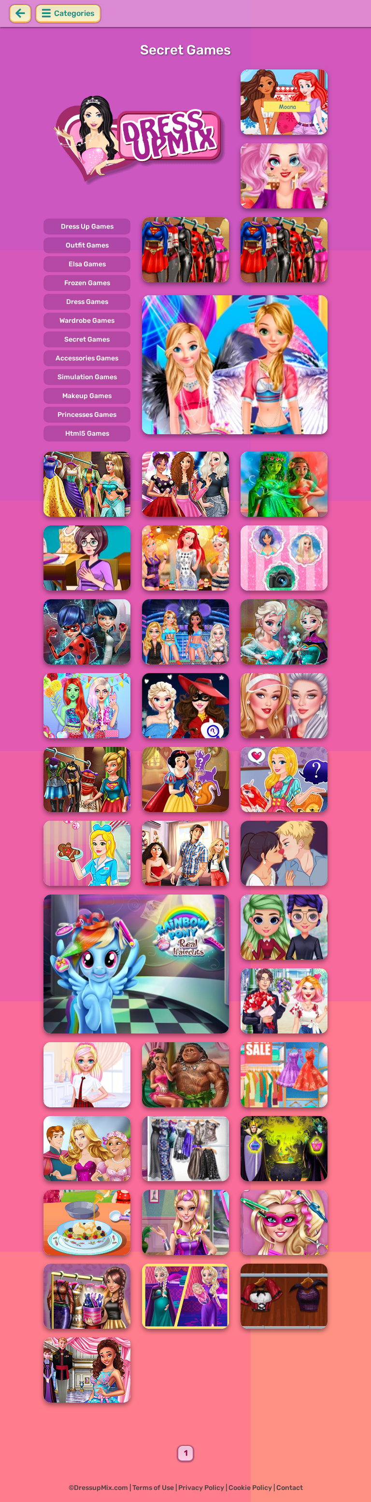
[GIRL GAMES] (136, 138)
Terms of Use (153, 1488)
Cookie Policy (250, 1488)
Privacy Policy (201, 1488)
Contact (289, 1488)
